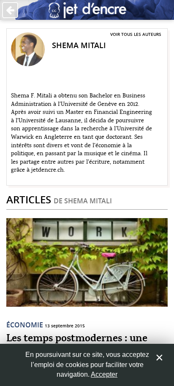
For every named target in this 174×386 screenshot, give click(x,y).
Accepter (104, 374)
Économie (24, 324)
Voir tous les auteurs (135, 34)
